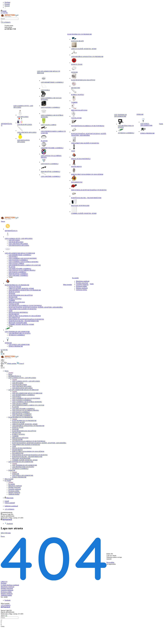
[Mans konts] (2, 352)
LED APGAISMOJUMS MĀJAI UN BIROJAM (27, 393)
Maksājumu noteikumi (7, 587)
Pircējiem (3, 583)
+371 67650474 (5, 22)
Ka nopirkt (11, 484)
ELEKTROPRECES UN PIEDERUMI (24, 420)
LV (2, 13)
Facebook (10, 523)
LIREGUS (4, 581)
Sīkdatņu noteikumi (6, 593)
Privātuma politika (6, 592)
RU (7, 13)
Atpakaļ (10, 372)
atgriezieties (112, 564)
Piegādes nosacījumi (7, 588)
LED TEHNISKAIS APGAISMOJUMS (24, 465)
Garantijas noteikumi (7, 590)
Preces (10, 374)
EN (4, 13)
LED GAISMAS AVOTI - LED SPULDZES (26, 381)
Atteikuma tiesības (6, 595)
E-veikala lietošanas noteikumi (10, 585)
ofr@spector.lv (7, 519)
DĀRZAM (15, 474)
